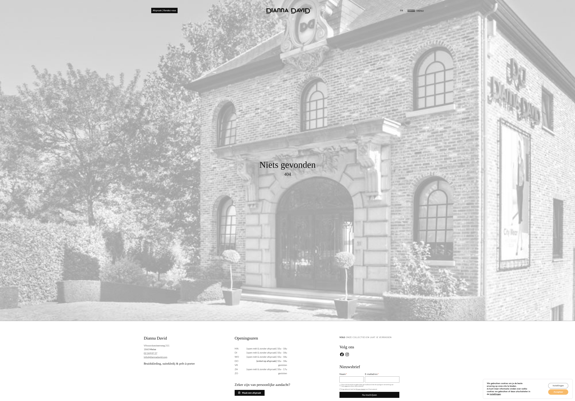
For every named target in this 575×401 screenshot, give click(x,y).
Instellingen (558, 385)
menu (420, 10)
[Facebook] (341, 354)
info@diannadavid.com (155, 357)
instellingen (495, 394)
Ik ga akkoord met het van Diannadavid (359, 389)
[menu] (411, 11)
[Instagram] (347, 354)
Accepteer (558, 392)
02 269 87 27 (150, 353)
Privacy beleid (360, 389)
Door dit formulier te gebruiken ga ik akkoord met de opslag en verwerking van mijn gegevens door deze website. (367, 385)
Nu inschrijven (369, 394)
